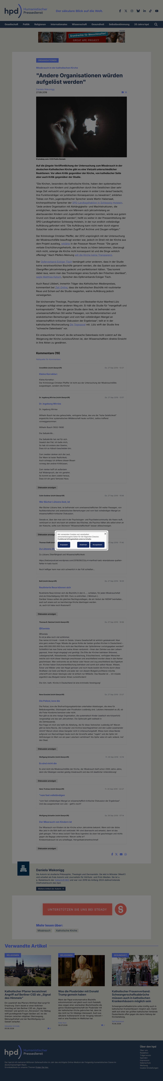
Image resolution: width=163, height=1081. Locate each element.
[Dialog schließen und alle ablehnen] (105, 533)
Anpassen (64, 545)
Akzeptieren (97, 545)
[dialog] (81, 540)
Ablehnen (83, 545)
